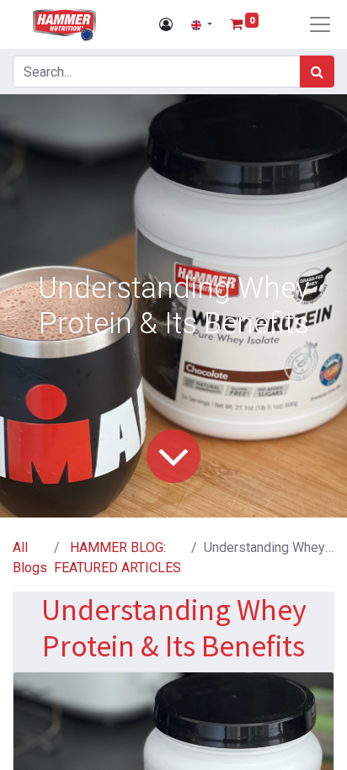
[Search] (317, 72)
